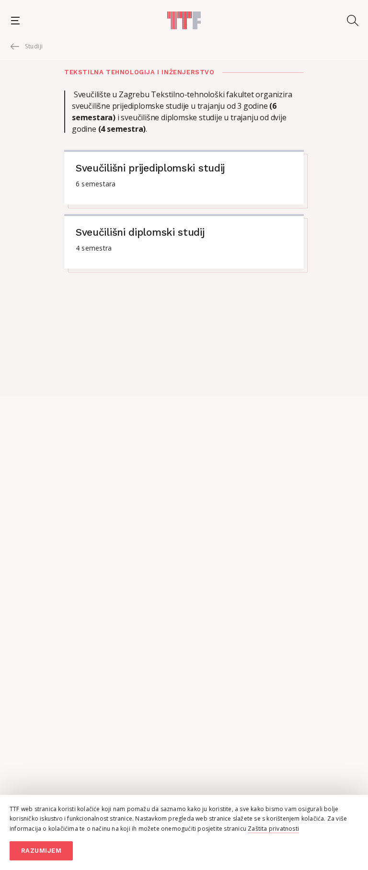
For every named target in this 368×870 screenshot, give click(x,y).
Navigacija (15, 20)
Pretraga (352, 20)
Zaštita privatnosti (273, 828)
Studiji (34, 46)
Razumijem (41, 850)
